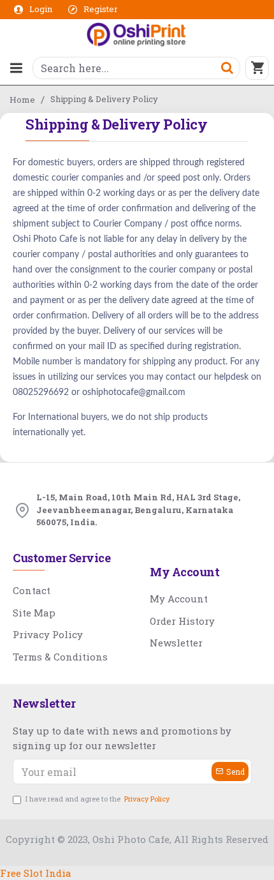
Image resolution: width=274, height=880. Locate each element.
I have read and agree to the (97, 798)
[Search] (227, 67)
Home (22, 99)
